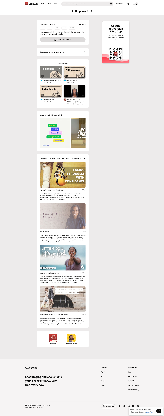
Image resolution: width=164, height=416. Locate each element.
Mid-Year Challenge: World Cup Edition (75, 104)
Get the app (119, 3)
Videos (56, 3)
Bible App (53, 343)
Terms (48, 405)
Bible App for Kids (71, 343)
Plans (49, 3)
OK (159, 411)
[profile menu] (135, 4)
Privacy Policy (41, 405)
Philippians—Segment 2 (53, 80)
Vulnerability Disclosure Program (34, 407)
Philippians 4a (50, 99)
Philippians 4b (74, 80)
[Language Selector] (128, 4)
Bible (43, 3)
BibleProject (47, 82)
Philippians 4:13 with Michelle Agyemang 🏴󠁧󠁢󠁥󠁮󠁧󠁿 (76, 101)
